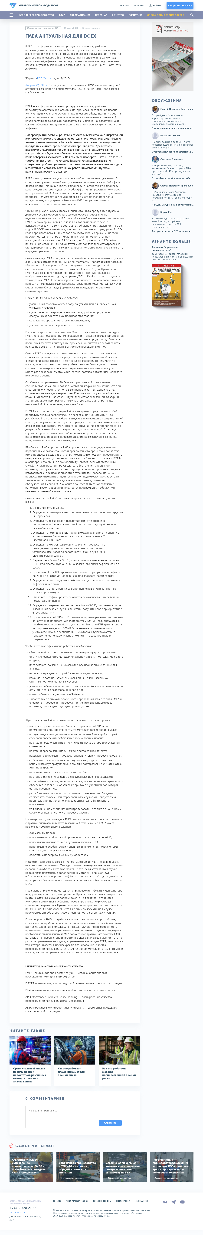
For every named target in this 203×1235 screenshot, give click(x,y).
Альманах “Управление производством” (165, 249)
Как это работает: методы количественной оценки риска (119, 1073)
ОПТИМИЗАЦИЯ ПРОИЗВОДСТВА (165, 15)
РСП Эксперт (45, 78)
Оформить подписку (180, 5)
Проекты (123, 5)
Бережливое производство (26, 1178)
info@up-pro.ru (17, 1212)
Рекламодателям (76, 1201)
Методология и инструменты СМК (43, 28)
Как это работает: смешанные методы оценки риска (71, 1072)
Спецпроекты (102, 1201)
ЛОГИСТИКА (135, 15)
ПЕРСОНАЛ (101, 15)
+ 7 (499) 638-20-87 (23, 1208)
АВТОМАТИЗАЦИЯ (80, 15)
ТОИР (62, 15)
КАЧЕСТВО (118, 15)
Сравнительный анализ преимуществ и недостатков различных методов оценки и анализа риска (29, 1075)
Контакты (141, 1201)
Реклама (139, 5)
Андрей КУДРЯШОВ (37, 85)
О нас (57, 1201)
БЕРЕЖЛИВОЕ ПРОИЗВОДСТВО (36, 15)
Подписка (123, 1201)
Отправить (110, 1122)
